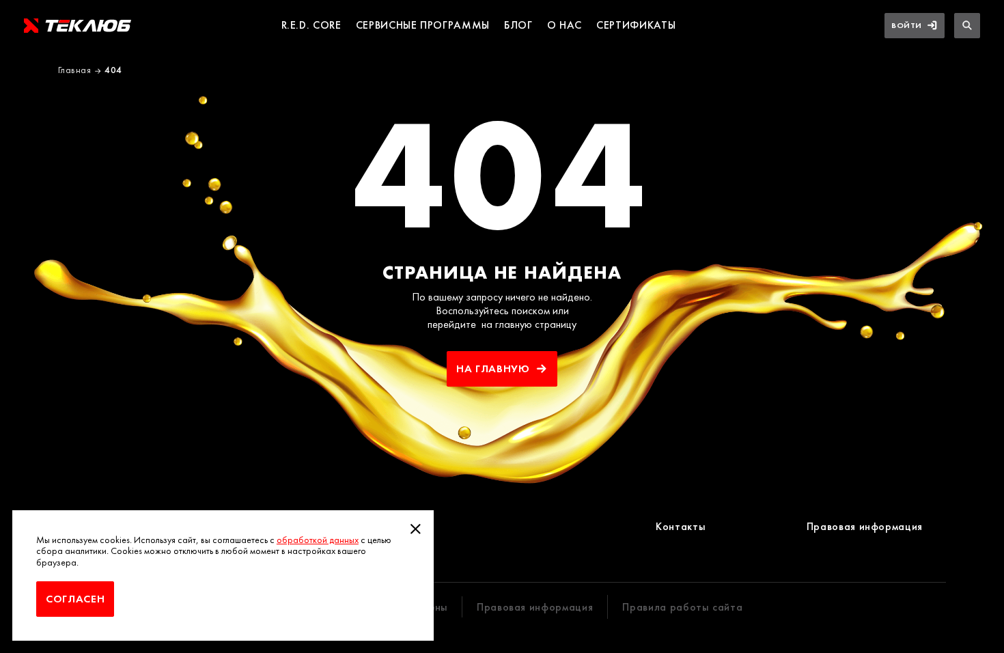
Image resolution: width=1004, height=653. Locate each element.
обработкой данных (318, 540)
